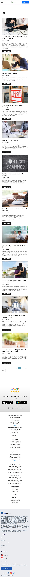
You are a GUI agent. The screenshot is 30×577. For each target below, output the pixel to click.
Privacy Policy (4, 545)
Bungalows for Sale (15, 467)
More (15, 425)
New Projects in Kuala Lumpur (15, 441)
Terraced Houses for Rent (15, 481)
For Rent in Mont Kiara (15, 434)
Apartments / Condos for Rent (15, 477)
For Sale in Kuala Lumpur (15, 417)
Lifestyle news (15, 489)
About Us (3, 540)
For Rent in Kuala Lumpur (15, 429)
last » (3, 370)
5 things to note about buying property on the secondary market (14, 281)
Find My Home (15, 503)
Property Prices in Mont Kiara (15, 456)
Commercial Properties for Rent (15, 483)
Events (15, 494)
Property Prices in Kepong (15, 457)
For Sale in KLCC (15, 423)
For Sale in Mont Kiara (15, 422)
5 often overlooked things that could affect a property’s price (14, 350)
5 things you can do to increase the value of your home (13, 316)
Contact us (3, 548)
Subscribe (6, 568)
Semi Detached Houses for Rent (15, 480)
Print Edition (25, 2)
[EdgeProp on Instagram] (11, 573)
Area (14, 526)
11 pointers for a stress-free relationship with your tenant (14, 37)
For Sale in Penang (15, 419)
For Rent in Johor (15, 432)
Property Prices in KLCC (15, 459)
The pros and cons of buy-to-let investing (12, 106)
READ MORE (7, 51)
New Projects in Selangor (15, 442)
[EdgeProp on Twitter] (14, 573)
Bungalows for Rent (15, 478)
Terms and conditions (6, 543)
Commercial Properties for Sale (15, 472)
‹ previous (9, 368)
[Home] (15, 2)
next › (26, 368)
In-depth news (15, 491)
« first (3, 368)
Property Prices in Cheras (15, 453)
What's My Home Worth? (15, 500)
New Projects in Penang (15, 444)
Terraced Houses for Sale (15, 470)
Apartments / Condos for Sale (15, 466)
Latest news (15, 488)
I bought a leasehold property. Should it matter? (14, 209)
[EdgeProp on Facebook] (8, 573)
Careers (2, 538)
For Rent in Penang (15, 430)
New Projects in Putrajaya (15, 447)
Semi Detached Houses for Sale (15, 469)
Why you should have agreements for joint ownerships (14, 246)
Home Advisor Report (5, 526)
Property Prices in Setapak (15, 454)
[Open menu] (2, 2)
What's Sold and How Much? (15, 499)
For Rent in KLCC (15, 435)
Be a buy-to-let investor (10, 140)
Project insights (20, 526)
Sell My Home (15, 502)
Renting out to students (9, 73)
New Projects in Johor (15, 445)
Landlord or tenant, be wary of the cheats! (13, 174)
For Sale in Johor (15, 420)
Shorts (15, 492)
